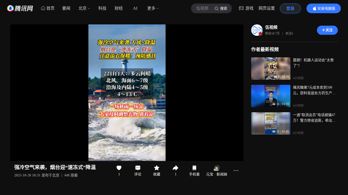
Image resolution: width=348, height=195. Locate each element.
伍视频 (271, 27)
